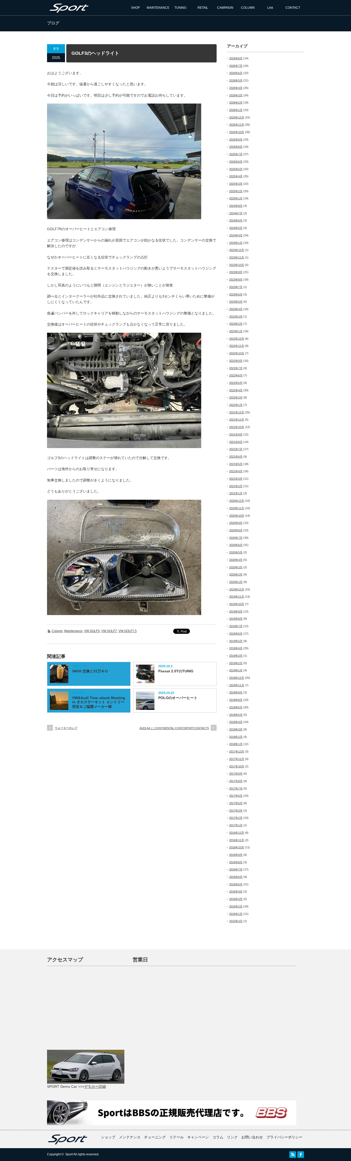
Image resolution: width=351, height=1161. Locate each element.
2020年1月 (236, 581)
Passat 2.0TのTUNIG (175, 671)
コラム (218, 1137)
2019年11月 (236, 596)
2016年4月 (236, 891)
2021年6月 (236, 456)
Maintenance (73, 631)
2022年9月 (236, 360)
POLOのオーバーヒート (177, 698)
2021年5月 (236, 464)
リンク (232, 1137)
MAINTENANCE (158, 8)
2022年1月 (236, 404)
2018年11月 (236, 685)
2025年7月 (236, 154)
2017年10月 (236, 766)
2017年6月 (236, 795)
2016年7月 (236, 869)
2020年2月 (236, 574)
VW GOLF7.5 (127, 631)
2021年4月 (236, 471)
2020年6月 (236, 544)
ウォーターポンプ (66, 727)
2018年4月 (236, 721)
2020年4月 (236, 559)
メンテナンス (130, 1137)
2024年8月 (236, 205)
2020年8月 (236, 530)
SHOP (135, 8)
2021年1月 (236, 493)
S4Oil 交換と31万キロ (90, 671)
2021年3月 (236, 478)
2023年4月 (236, 309)
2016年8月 (236, 862)
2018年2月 (236, 736)
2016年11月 (236, 840)
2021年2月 (236, 486)
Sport (69, 1154)
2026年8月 (236, 58)
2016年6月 (236, 876)
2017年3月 (236, 810)
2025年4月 (236, 176)
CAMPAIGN (225, 8)
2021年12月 (236, 412)
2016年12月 (236, 832)
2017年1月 (236, 825)
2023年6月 (236, 294)
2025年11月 (236, 124)
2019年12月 (236, 589)
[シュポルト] (67, 1143)
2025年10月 (236, 132)
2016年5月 (236, 884)
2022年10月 (236, 353)
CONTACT (292, 8)
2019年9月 (236, 611)
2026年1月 (236, 110)
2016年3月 (236, 898)
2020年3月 (236, 567)
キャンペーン (198, 1137)
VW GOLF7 (109, 631)
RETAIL (203, 8)
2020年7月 (236, 537)
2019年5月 (236, 641)
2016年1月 (236, 913)
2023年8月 (236, 279)
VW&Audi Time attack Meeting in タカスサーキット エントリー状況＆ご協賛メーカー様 (98, 702)
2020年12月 (236, 500)
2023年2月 (236, 323)
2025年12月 (236, 117)
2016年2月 (236, 906)
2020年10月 (236, 515)
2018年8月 (236, 699)
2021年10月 (236, 427)
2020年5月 (236, 552)
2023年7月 (236, 287)
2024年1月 (236, 242)
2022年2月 (236, 397)
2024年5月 (236, 227)
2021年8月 (236, 441)
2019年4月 (236, 648)
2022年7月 (236, 368)
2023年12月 (236, 250)
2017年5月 (236, 803)
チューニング (155, 1137)
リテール (176, 1137)
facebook (300, 1154)
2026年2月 (236, 102)
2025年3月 (236, 183)
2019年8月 (236, 618)
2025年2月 (236, 191)
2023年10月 (236, 264)
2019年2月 (236, 663)
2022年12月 (236, 338)
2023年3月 (236, 316)
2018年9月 (236, 692)
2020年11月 (236, 508)
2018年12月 (236, 677)
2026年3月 (236, 95)
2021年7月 (236, 449)
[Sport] (68, 11)
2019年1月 (236, 670)
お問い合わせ (252, 1137)
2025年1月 (236, 198)
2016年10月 (236, 847)
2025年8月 (236, 146)
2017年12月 (236, 751)
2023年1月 (236, 331)
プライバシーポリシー (284, 1137)
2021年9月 (236, 434)
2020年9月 (236, 522)
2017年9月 (236, 773)
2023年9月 (236, 272)
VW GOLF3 (92, 631)
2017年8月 (236, 781)
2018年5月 (236, 714)
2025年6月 (236, 161)
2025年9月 (236, 139)
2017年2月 (236, 817)
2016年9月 (236, 854)
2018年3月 (236, 729)
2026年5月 (236, 80)
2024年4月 (236, 235)
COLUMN (248, 8)
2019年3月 (236, 655)
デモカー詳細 (95, 1086)
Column (57, 631)
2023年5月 (236, 301)
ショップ (108, 1137)
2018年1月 (236, 744)
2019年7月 (236, 626)
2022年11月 (236, 345)
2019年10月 (236, 604)
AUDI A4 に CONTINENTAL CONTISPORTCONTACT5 (174, 728)
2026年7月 (236, 65)
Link (270, 8)
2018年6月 (236, 707)
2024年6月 (236, 220)
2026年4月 (236, 87)
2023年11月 (236, 257)
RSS (292, 1154)
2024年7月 (236, 213)
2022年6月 (236, 375)
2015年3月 (236, 921)
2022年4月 (236, 390)
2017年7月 (236, 788)
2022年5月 (236, 382)
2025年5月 (236, 169)
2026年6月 (236, 73)
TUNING (180, 8)
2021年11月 (236, 419)
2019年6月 (236, 633)
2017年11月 (236, 758)
